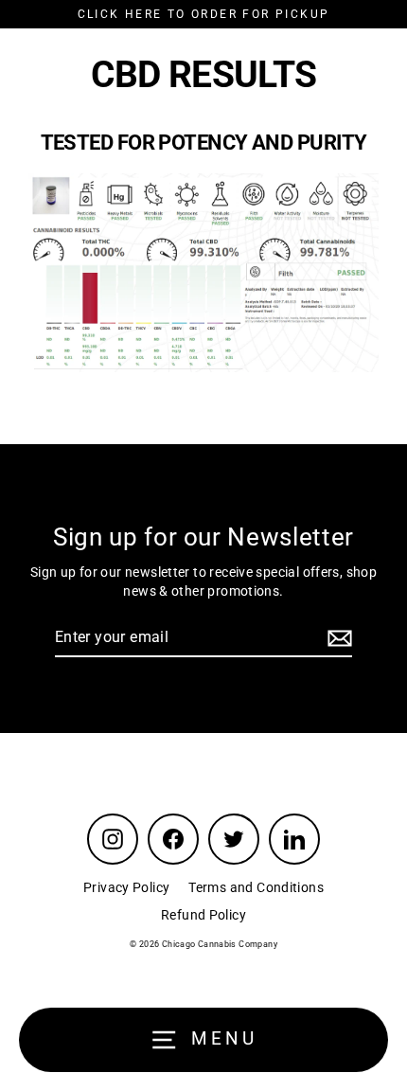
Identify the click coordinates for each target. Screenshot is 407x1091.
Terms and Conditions (256, 887)
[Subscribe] (337, 638)
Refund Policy (203, 914)
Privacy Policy (126, 887)
